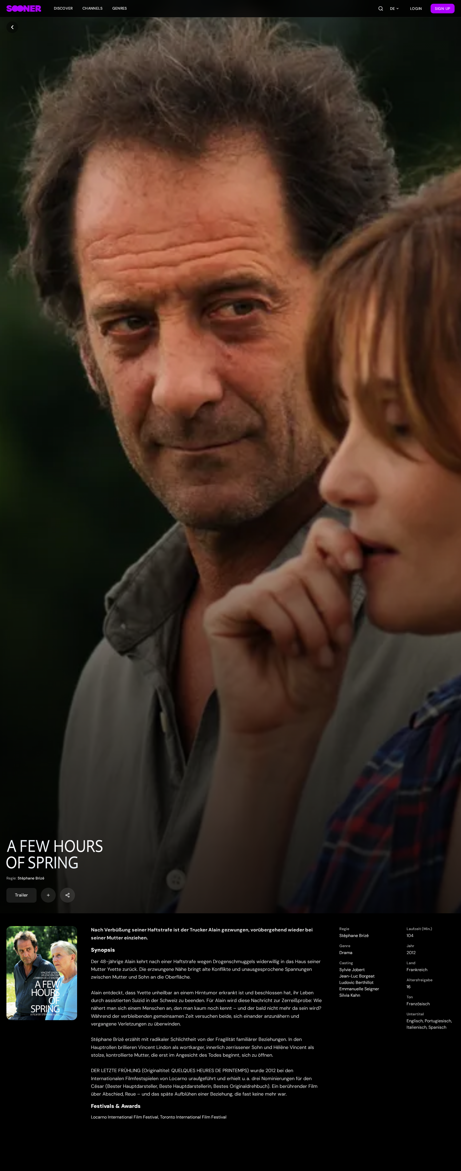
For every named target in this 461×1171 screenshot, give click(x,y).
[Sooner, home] (23, 8)
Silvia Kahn (349, 995)
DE (392, 8)
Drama (345, 952)
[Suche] (380, 8)
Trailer (21, 895)
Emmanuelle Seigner (359, 989)
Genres (119, 8)
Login (416, 8)
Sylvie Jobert (352, 969)
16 (409, 987)
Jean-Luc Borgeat (357, 976)
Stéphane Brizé (31, 878)
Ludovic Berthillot (356, 982)
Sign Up (442, 8)
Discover (63, 8)
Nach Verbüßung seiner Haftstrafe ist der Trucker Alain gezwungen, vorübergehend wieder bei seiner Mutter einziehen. (202, 934)
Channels (92, 8)
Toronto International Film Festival (193, 1117)
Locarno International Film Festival (124, 1117)
